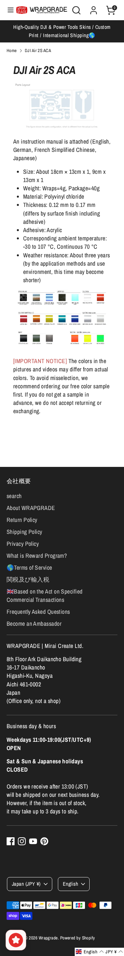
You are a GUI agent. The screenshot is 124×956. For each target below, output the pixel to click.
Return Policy (22, 520)
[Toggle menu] (8, 10)
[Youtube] (33, 841)
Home (12, 50)
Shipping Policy (24, 532)
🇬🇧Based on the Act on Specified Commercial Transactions (45, 595)
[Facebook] (11, 841)
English (70, 883)
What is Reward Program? (37, 555)
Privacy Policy (23, 544)
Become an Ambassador (34, 623)
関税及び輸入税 (28, 579)
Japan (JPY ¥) (26, 883)
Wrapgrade (48, 938)
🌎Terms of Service (29, 567)
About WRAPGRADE (31, 508)
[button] (90, 952)
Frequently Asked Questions (38, 611)
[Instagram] (22, 841)
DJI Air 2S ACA (38, 50)
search (14, 496)
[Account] (93, 8)
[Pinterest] (44, 841)
